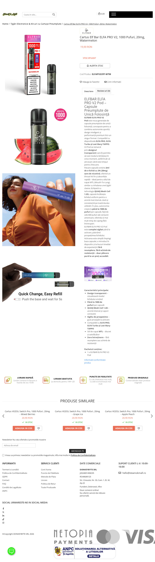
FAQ (4, 483)
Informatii (9, 463)
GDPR (4, 476)
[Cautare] (53, 14)
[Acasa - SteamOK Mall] (10, 14)
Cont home (46, 469)
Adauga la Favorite (90, 81)
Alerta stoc (96, 65)
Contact (5, 480)
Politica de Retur (48, 483)
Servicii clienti (50, 463)
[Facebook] (3, 508)
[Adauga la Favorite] (38, 428)
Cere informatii (114, 81)
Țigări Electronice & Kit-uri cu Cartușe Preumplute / (37, 23)
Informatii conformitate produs (95, 361)
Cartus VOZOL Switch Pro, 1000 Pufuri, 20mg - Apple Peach (127, 413)
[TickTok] (3, 519)
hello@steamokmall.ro (134, 472)
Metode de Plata (48, 476)
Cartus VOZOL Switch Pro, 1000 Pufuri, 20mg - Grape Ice (77, 413)
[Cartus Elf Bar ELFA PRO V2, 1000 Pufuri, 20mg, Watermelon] (38, 64)
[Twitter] (3, 512)
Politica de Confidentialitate (83, 455)
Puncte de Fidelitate (50, 473)
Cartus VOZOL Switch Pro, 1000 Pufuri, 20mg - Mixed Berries (27, 413)
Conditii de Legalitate (11, 487)
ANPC (4, 490)
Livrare (44, 480)
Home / (6, 23)
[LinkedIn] (3, 515)
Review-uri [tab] (103, 90)
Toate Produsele (48, 487)
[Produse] (114, 15)
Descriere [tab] (88, 91)
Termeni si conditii (10, 469)
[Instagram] (3, 522)
